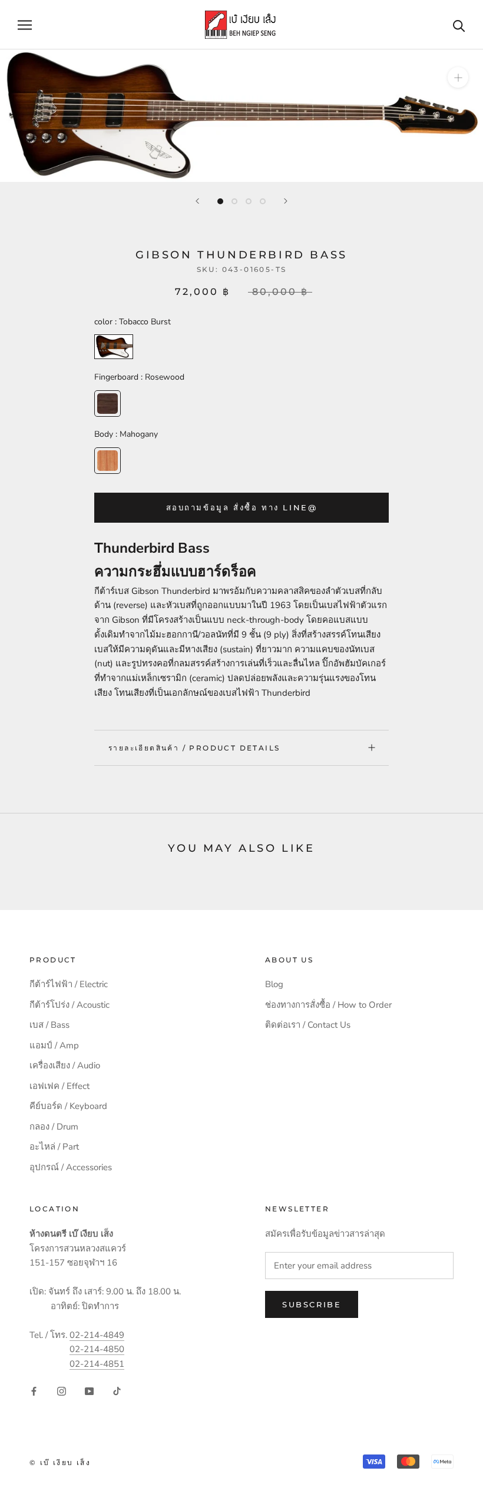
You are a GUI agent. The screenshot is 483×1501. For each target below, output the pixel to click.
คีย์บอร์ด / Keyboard (68, 1106)
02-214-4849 (97, 1335)
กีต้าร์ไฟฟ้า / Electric (68, 984)
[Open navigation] (25, 25)
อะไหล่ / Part (54, 1147)
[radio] (113, 346)
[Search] (459, 25)
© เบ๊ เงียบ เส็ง (60, 1462)
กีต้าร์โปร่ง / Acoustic (69, 1005)
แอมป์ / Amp (54, 1045)
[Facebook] (33, 1390)
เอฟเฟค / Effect (59, 1086)
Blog (274, 984)
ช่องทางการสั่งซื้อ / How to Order (328, 1005)
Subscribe (311, 1304)
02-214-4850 (97, 1349)
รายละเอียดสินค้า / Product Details (194, 747)
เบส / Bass (49, 1025)
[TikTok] (117, 1390)
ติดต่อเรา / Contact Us (307, 1025)
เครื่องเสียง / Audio (64, 1065)
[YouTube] (89, 1390)
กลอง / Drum (53, 1127)
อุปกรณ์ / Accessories (70, 1167)
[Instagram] (61, 1390)
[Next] (285, 201)
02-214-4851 (97, 1364)
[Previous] (197, 201)
